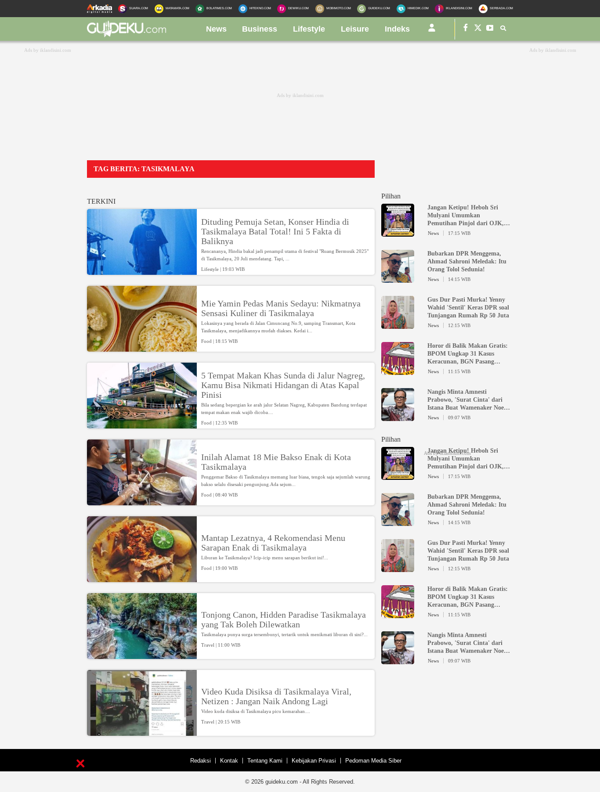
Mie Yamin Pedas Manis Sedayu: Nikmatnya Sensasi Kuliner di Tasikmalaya (281, 308)
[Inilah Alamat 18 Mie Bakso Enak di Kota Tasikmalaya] (142, 501)
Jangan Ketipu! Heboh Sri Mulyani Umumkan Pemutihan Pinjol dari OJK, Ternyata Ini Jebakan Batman (467, 215)
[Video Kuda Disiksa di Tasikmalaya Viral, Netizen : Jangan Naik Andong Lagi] (142, 731)
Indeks (397, 29)
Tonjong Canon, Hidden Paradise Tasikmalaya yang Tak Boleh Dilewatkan (283, 619)
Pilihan (391, 196)
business (259, 29)
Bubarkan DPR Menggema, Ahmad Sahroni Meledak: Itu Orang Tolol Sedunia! (466, 261)
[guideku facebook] (466, 29)
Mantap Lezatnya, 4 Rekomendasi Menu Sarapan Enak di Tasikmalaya (273, 542)
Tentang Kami (264, 760)
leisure (355, 29)
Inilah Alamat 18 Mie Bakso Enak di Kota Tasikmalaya (276, 462)
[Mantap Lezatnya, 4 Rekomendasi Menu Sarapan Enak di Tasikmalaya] (142, 578)
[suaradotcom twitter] (478, 29)
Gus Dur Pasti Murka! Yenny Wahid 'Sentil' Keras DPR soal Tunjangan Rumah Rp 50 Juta (468, 307)
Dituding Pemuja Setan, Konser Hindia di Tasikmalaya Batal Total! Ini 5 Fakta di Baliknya (275, 231)
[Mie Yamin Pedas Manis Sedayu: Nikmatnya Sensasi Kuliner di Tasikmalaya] (142, 347)
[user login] (431, 31)
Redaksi (200, 760)
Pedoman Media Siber (373, 760)
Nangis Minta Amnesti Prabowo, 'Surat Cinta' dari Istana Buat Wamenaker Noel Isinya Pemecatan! (466, 400)
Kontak (229, 760)
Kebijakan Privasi (314, 760)
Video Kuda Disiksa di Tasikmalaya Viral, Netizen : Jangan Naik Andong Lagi (276, 696)
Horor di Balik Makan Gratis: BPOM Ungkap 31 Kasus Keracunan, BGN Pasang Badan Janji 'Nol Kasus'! (467, 354)
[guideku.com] (126, 34)
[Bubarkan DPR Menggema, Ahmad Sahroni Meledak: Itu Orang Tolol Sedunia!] (397, 278)
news (216, 29)
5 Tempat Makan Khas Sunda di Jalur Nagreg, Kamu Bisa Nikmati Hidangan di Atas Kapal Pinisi (283, 385)
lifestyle (309, 29)
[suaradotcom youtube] (490, 29)
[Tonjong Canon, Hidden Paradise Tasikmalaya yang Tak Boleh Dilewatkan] (142, 655)
